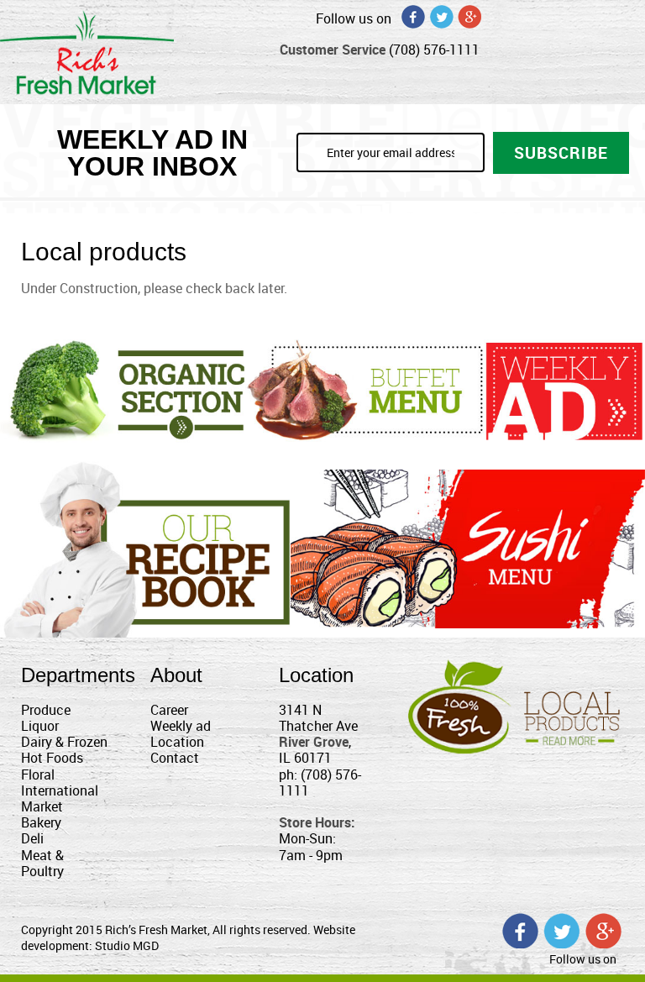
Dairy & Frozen (64, 742)
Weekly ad (180, 726)
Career (169, 710)
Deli (32, 838)
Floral (38, 774)
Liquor (40, 726)
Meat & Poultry (42, 863)
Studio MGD (127, 945)
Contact (174, 757)
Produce (46, 710)
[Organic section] (122, 390)
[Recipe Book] (145, 547)
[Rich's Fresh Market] (87, 50)
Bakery (41, 822)
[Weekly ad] (564, 390)
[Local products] (516, 705)
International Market (59, 798)
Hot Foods (52, 757)
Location (177, 742)
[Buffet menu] (364, 389)
